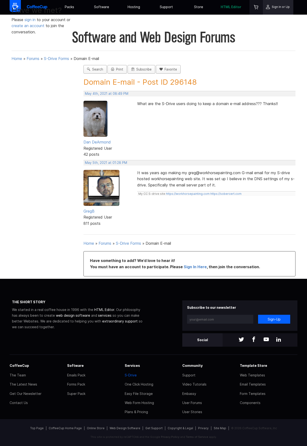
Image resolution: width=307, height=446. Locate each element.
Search (96, 69)
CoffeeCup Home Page (65, 428)
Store (198, 7)
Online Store (96, 428)
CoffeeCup (19, 365)
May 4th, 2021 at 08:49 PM (106, 93)
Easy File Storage (139, 394)
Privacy (203, 428)
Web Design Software (125, 428)
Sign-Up (274, 319)
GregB (88, 211)
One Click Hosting (139, 384)
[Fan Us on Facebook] (254, 339)
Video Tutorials (194, 384)
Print (118, 69)
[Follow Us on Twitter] (241, 339)
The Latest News (23, 384)
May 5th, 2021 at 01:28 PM (106, 163)
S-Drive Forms (56, 58)
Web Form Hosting (139, 403)
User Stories (192, 412)
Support (166, 7)
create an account (28, 25)
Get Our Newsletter (25, 394)
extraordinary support (120, 321)
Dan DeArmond (97, 142)
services (105, 315)
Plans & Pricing (136, 412)
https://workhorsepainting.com (188, 194)
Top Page (37, 428)
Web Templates (252, 375)
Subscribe (143, 69)
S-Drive (131, 375)
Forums (33, 58)
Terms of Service (197, 437)
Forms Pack (76, 384)
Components (250, 403)
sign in (30, 19)
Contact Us (19, 403)
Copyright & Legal (180, 428)
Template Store (253, 365)
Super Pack (76, 394)
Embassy (189, 394)
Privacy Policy (170, 437)
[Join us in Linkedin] (279, 339)
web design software (73, 315)
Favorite (170, 69)
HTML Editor (231, 7)
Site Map (220, 428)
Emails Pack (76, 375)
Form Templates (253, 394)
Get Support (154, 428)
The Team (18, 375)
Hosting (134, 7)
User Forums (192, 403)
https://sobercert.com (226, 194)
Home (17, 58)
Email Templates (253, 384)
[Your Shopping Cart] (256, 7)
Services (132, 365)
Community (192, 365)
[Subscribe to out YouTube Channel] (266, 339)
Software (101, 7)
